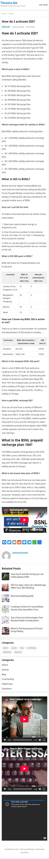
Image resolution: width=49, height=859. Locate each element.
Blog (21, 648)
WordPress (24, 852)
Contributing (31, 648)
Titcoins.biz (9, 2)
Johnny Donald (18, 27)
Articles (11, 14)
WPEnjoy (31, 849)
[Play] (5, 740)
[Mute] (40, 740)
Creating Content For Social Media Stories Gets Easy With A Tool (27, 608)
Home (4, 14)
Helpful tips (7, 652)
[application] (24, 719)
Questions (18, 652)
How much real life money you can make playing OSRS (27, 575)
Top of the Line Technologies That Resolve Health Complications (27, 619)
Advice (5, 648)
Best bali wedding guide (22, 595)
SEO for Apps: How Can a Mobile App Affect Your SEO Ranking (28, 586)
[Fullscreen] (44, 740)
